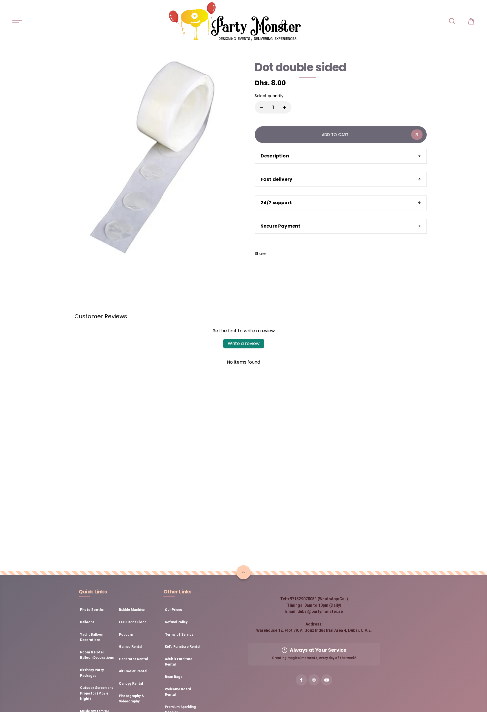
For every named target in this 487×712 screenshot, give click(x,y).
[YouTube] (326, 680)
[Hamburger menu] (17, 21)
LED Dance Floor (132, 622)
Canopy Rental (131, 684)
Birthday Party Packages (92, 673)
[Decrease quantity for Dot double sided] (261, 107)
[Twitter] (286, 253)
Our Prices (173, 610)
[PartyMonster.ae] (234, 21)
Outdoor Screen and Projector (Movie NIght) (96, 693)
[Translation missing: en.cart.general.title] (471, 21)
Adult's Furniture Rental (178, 662)
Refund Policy (176, 622)
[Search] (452, 21)
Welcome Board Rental (178, 692)
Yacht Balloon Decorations (91, 637)
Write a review (244, 343)
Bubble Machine (132, 610)
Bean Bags (173, 677)
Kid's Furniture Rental (182, 647)
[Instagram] (314, 680)
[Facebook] (274, 253)
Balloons (87, 622)
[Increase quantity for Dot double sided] (285, 107)
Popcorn (126, 635)
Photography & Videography (131, 699)
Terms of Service (179, 635)
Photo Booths (92, 610)
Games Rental (130, 647)
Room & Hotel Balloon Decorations (97, 655)
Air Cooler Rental (133, 671)
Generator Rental (133, 659)
